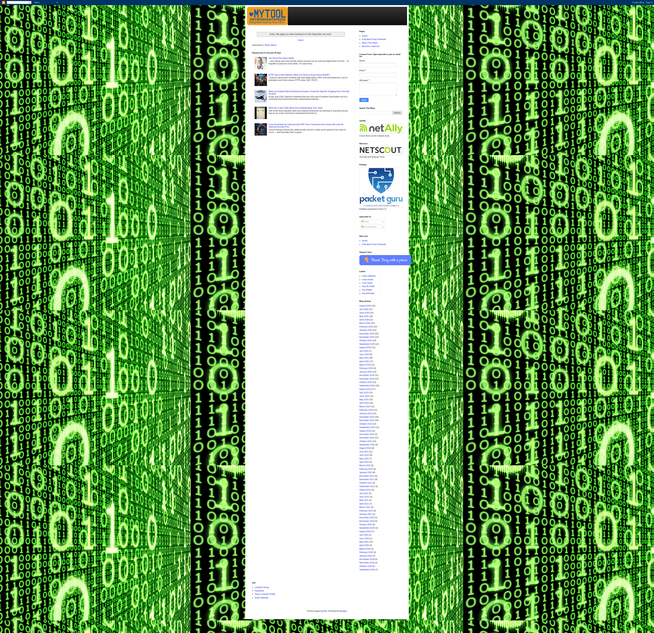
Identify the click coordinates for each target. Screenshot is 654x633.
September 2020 (367, 528)
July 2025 (363, 351)
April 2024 (364, 403)
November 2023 (366, 420)
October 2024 (365, 382)
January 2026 (365, 330)
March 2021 (364, 507)
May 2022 (364, 458)
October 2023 (365, 424)
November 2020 (366, 521)
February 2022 (366, 469)
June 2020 (364, 538)
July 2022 (363, 451)
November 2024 (366, 379)
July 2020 (363, 535)
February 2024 (366, 410)
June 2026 (364, 313)
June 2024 (364, 396)
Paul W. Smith (368, 286)
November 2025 (366, 337)
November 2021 (366, 479)
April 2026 (364, 320)
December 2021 (366, 476)
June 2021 (364, 497)
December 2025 (366, 334)
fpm (325, 611)
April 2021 (364, 504)
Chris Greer (367, 283)
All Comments (370, 227)
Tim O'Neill (367, 290)
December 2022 (366, 434)
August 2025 (365, 347)
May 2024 (364, 399)
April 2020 (364, 545)
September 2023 (367, 427)
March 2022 (364, 465)
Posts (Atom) (270, 45)
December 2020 (366, 517)
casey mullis (367, 279)
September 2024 (367, 385)
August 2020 (365, 531)
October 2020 (365, 524)
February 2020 (366, 552)
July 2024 (363, 392)
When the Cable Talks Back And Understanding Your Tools (296, 108)
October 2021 (365, 483)
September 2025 (367, 344)
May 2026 (364, 316)
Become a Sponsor (371, 46)
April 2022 (364, 462)
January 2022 (365, 472)
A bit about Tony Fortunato (374, 39)
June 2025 (364, 354)
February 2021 (366, 511)
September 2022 (367, 445)
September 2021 (367, 486)
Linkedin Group (262, 587)
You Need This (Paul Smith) (281, 58)
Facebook (259, 591)
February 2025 (366, 368)
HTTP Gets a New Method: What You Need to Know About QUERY (299, 75)
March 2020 (364, 549)
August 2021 (365, 490)
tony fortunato (368, 293)
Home (300, 40)
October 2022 (365, 441)
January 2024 (365, 413)
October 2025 (365, 340)
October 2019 (365, 566)
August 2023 (365, 431)
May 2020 (364, 542)
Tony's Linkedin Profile (265, 594)
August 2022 (365, 448)
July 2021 (363, 493)
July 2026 (363, 309)
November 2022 (366, 438)
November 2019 (366, 562)
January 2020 (365, 556)
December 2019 (366, 559)
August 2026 (365, 306)
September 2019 (367, 569)
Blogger (343, 611)
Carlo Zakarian (369, 276)
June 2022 (364, 455)
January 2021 (365, 514)
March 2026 (364, 323)
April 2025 (364, 361)
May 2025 (364, 358)
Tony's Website (261, 598)
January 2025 (365, 372)
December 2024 (366, 375)
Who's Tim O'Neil (370, 43)
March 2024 (364, 406)
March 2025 (364, 365)
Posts (366, 221)
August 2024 (365, 389)
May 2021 (364, 500)
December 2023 (366, 417)
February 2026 (366, 327)
